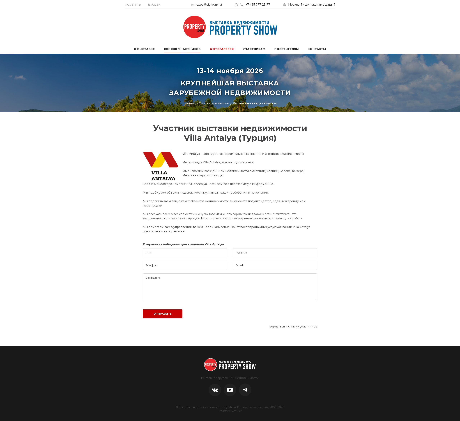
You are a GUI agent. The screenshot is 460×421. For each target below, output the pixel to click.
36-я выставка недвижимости (254, 103)
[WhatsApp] (237, 4)
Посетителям (286, 49)
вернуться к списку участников (293, 326)
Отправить (162, 313)
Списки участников (214, 103)
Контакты (317, 49)
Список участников (182, 49)
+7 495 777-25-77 (258, 4)
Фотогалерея (222, 49)
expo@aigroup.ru (209, 4)
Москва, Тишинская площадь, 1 (311, 4)
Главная (190, 103)
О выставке (144, 49)
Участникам (254, 49)
